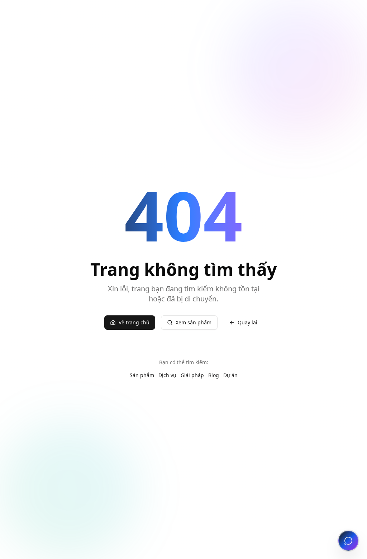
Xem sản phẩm (193, 322)
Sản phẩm (142, 375)
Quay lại (247, 322)
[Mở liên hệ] (348, 541)
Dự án (230, 375)
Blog (213, 375)
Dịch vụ (167, 375)
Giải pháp (192, 375)
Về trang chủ (134, 322)
